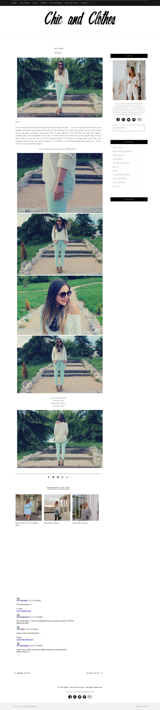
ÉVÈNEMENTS (118, 159)
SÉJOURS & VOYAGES (121, 163)
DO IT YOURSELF (119, 182)
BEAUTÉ (116, 167)
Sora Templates (29, 706)
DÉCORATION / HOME (121, 175)
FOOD (115, 171)
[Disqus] (58, 565)
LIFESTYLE (117, 186)
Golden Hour (51, 523)
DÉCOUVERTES (118, 155)
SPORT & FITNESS (120, 178)
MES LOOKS (58, 48)
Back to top (141, 706)
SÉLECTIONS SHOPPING (122, 151)
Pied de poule (80, 523)
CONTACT (85, 3)
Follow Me (25, 3)
